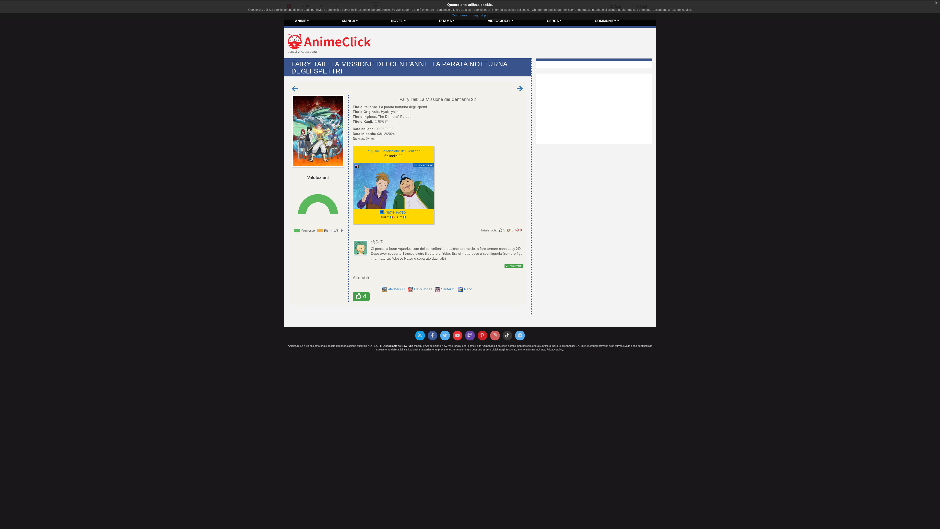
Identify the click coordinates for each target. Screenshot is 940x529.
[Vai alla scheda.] (318, 131)
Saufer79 (448, 289)
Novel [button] (397, 21)
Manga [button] (348, 21)
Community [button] (605, 21)
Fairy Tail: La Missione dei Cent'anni (435, 99)
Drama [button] (445, 21)
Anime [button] (300, 21)
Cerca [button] (553, 21)
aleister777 (397, 289)
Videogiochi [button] (499, 21)
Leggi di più (480, 15)
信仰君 (377, 242)
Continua (459, 15)
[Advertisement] (532, 44)
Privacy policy (555, 349)
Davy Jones (423, 289)
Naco (468, 289)
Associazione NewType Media (402, 345)
